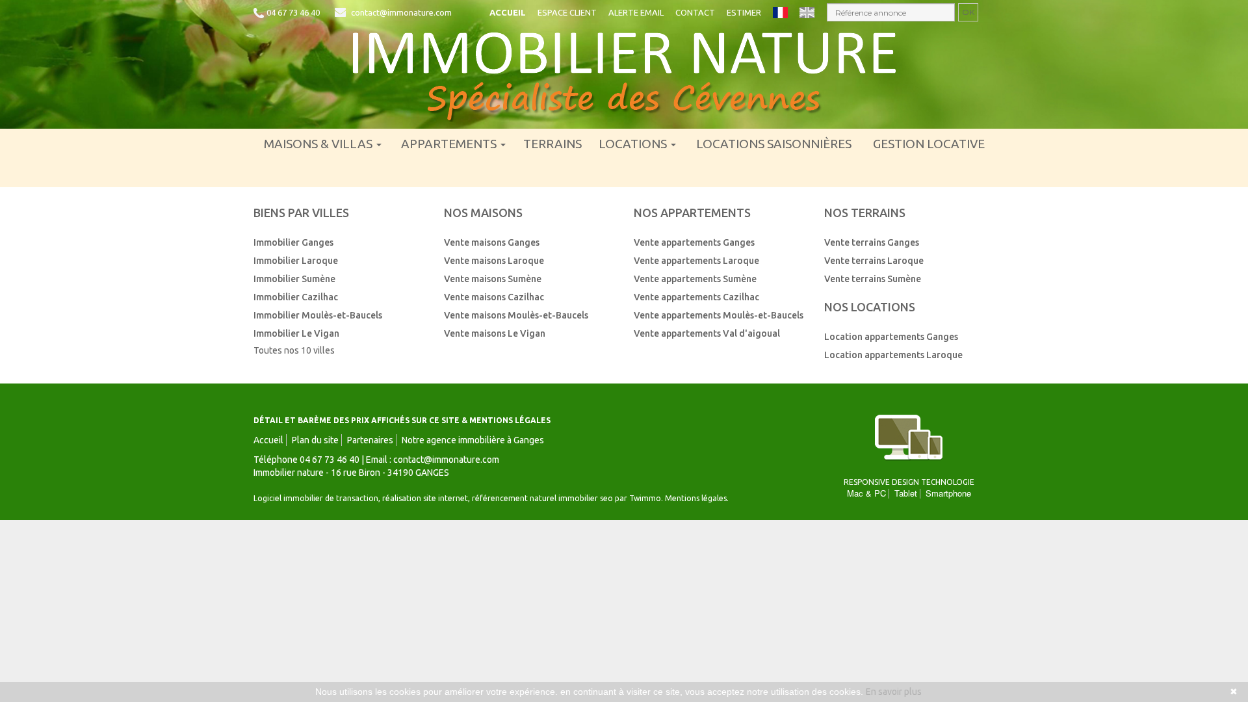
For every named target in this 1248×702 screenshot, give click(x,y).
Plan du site (315, 440)
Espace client (567, 12)
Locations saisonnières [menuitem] (774, 143)
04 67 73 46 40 (293, 12)
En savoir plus (894, 691)
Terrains (552, 143)
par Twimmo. (639, 498)
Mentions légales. (697, 498)
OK (968, 12)
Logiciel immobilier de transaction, (318, 498)
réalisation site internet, (427, 498)
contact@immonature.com (401, 12)
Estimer (744, 12)
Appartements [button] (450, 143)
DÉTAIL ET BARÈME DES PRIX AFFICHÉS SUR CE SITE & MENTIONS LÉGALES (402, 420)
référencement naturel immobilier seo (543, 498)
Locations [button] (634, 143)
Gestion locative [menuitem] (929, 143)
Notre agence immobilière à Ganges (473, 440)
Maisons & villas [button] (319, 143)
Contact (695, 12)
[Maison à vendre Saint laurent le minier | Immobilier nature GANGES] (624, 77)
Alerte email (636, 12)
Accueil (507, 12)
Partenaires (370, 440)
